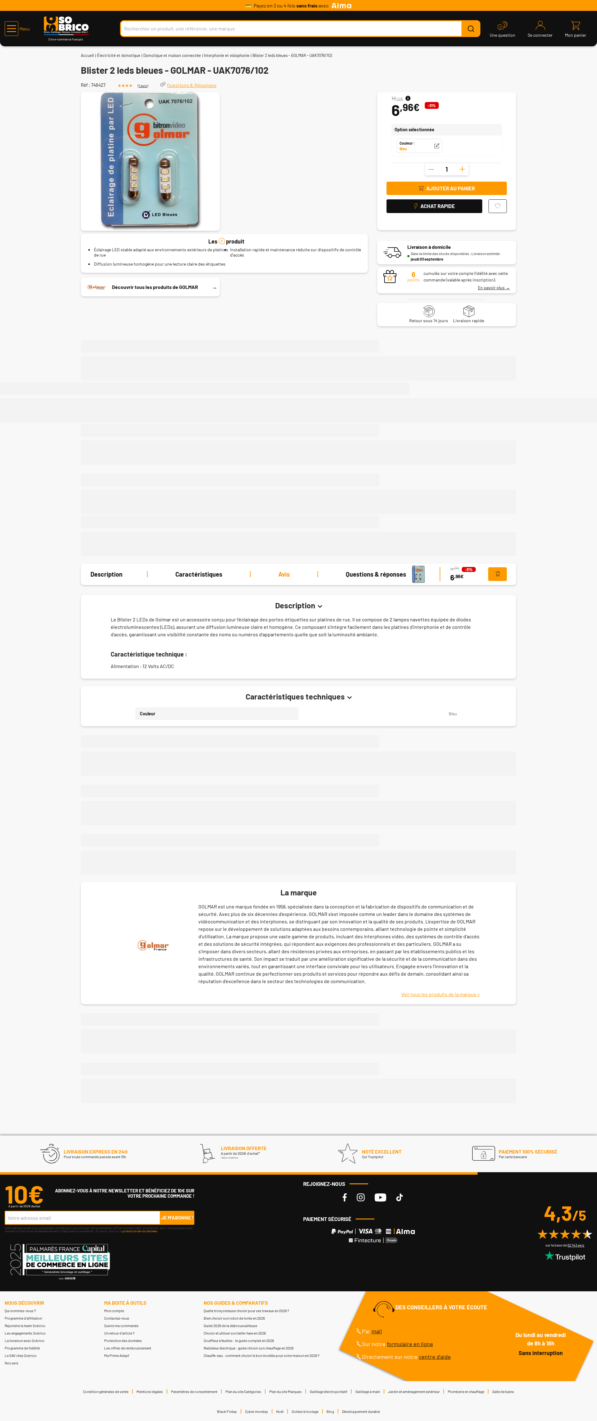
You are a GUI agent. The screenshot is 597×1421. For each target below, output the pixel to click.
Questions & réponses (376, 574)
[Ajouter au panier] (497, 574)
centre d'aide (435, 1356)
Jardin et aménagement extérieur (414, 1391)
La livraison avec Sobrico (24, 1340)
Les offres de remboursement (127, 1348)
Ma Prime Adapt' (117, 1355)
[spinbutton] (446, 169)
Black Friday (227, 1411)
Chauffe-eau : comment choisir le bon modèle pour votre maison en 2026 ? (262, 1355)
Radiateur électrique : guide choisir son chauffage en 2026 (249, 1348)
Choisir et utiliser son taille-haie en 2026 (235, 1333)
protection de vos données (140, 1231)
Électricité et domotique (118, 55)
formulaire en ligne (410, 1343)
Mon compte (114, 1310)
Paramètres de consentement (194, 1391)
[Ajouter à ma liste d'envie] (497, 206)
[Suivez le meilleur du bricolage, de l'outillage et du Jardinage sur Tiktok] (400, 1197)
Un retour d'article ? (119, 1333)
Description (106, 574)
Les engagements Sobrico (25, 1333)
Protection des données (123, 1340)
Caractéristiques (198, 574)
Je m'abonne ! (177, 1217)
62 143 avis (575, 1245)
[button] (17, 28)
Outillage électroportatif (328, 1391)
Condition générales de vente (105, 1391)
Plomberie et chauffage (466, 1391)
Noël (280, 1411)
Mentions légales (150, 1391)
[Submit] (470, 28)
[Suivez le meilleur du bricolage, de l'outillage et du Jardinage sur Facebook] (345, 1197)
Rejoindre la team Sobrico (25, 1325)
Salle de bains (503, 1391)
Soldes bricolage (305, 1411)
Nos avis (11, 1363)
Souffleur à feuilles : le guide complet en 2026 (239, 1340)
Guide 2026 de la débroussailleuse (230, 1325)
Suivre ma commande (121, 1325)
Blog (330, 1411)
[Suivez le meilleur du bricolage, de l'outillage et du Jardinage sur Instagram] (360, 1197)
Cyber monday (256, 1411)
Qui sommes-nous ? (20, 1310)
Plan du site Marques (285, 1391)
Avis (284, 574)
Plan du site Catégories (243, 1391)
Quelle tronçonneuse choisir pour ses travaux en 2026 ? (246, 1310)
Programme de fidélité (22, 1348)
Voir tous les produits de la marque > (440, 994)
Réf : (85, 85)
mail (377, 1331)
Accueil (87, 55)
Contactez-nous (116, 1318)
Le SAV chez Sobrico (21, 1355)
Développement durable (361, 1411)
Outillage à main (367, 1391)
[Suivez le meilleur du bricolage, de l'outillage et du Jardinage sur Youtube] (380, 1197)
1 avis (143, 85)
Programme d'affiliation (23, 1318)
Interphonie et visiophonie (226, 55)
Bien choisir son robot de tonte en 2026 (234, 1318)
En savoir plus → (494, 287)
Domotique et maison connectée (172, 55)
